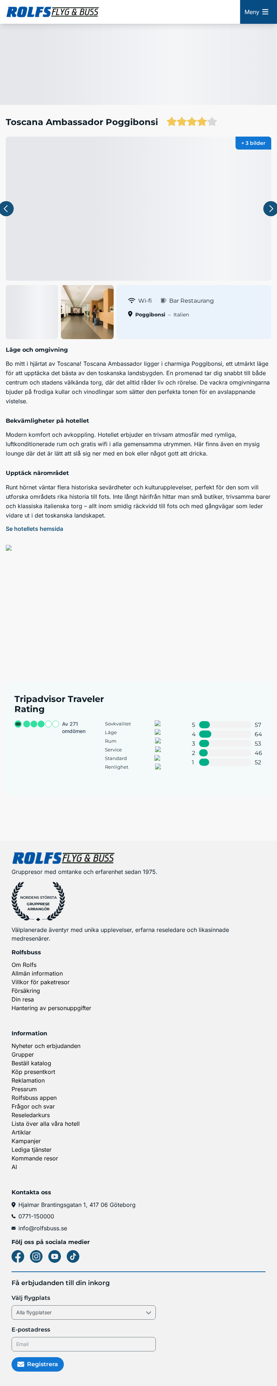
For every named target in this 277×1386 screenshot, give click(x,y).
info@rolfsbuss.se (42, 1228)
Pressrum (24, 1089)
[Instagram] (36, 1256)
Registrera (42, 1364)
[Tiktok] (73, 1256)
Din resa (23, 999)
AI (14, 1166)
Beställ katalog (31, 1063)
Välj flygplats (31, 1297)
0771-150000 (36, 1216)
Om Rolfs (24, 964)
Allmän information (37, 973)
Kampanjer (26, 1141)
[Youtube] (54, 1256)
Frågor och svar (33, 1106)
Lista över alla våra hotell (46, 1123)
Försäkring (26, 990)
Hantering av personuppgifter (51, 1008)
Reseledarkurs (31, 1115)
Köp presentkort (33, 1071)
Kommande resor (35, 1158)
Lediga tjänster (32, 1149)
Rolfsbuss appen (34, 1097)
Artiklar (21, 1132)
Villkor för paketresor (41, 982)
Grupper (23, 1054)
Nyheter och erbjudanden (46, 1045)
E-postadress (31, 1329)
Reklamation (28, 1080)
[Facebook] (18, 1256)
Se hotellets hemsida (34, 528)
